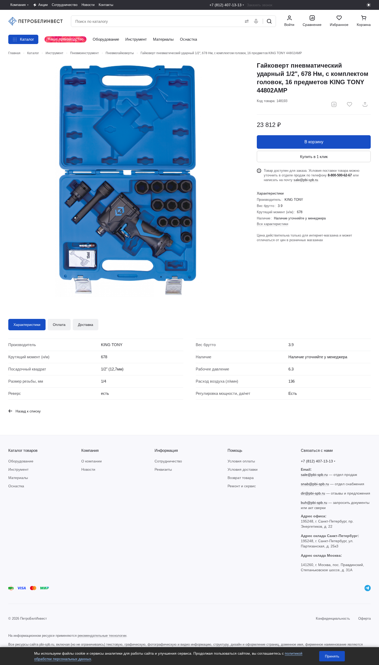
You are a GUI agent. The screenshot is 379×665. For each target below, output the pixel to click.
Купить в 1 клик (314, 156)
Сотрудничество (168, 461)
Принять (332, 656)
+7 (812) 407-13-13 (225, 5)
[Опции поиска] (245, 21)
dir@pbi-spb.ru (313, 493)
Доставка (85, 325)
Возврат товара (241, 478)
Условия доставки (243, 469)
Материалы (18, 478)
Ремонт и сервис (242, 486)
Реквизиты (163, 469)
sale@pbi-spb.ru (306, 180)
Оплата (59, 325)
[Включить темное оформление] (369, 5)
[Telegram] (368, 588)
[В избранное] (349, 104)
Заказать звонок (259, 5)
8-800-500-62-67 (340, 175)
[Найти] (269, 21)
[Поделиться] (365, 104)
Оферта (364, 618)
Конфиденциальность (333, 618)
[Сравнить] (334, 104)
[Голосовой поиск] (257, 21)
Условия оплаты (241, 461)
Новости (88, 469)
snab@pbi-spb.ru (315, 484)
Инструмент (18, 469)
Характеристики (26, 325)
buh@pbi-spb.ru (314, 502)
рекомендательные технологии (102, 636)
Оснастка (16, 486)
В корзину (313, 142)
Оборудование (20, 461)
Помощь (235, 450)
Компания (90, 450)
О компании (91, 461)
